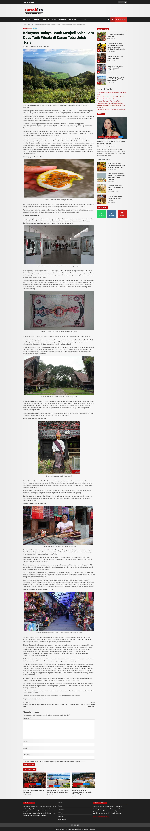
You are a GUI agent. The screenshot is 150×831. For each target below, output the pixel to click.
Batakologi (27, 784)
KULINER (36, 19)
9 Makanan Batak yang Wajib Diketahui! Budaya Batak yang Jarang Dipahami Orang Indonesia (101, 69)
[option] (112, 37)
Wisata (26, 786)
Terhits (38, 784)
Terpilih (35, 28)
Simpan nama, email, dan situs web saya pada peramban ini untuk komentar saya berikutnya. (55, 761)
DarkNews (82, 829)
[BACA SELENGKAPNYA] (101, 816)
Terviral (121, 137)
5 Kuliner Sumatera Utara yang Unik (101, 58)
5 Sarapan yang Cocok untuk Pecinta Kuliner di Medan (101, 188)
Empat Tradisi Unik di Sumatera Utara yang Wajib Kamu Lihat (77, 704)
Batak (25, 28)
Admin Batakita (30, 46)
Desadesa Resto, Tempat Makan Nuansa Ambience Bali (41, 704)
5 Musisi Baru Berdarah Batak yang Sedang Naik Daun (112, 128)
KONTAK (83, 19)
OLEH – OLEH (45, 19)
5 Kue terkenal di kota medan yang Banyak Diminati (101, 199)
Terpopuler (57, 786)
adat (29, 699)
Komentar (27, 718)
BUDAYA (54, 19)
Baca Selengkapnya (104, 159)
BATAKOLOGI (62, 19)
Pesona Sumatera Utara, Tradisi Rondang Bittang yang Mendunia (58, 780)
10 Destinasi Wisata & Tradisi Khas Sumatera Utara (101, 36)
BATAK (33, 699)
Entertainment (114, 137)
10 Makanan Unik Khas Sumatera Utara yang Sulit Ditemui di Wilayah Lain (101, 166)
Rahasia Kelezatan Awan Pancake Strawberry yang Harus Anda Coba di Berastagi (101, 177)
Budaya (30, 28)
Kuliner (80, 784)
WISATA (29, 19)
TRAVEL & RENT (73, 19)
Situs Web (26, 755)
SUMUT (44, 699)
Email (25, 748)
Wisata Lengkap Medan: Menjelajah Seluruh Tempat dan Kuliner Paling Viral (83, 780)
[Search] (108, 19)
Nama (25, 741)
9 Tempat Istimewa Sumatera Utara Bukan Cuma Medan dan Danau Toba (101, 47)
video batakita (121, 19)
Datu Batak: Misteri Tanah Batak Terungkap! (34, 780)
